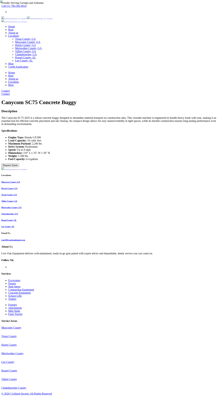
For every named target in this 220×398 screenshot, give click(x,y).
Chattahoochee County (13, 387)
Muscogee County (11, 327)
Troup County (9, 336)
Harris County (9, 344)
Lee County (7, 362)
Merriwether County (12, 353)
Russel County (9, 370)
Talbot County (9, 379)
